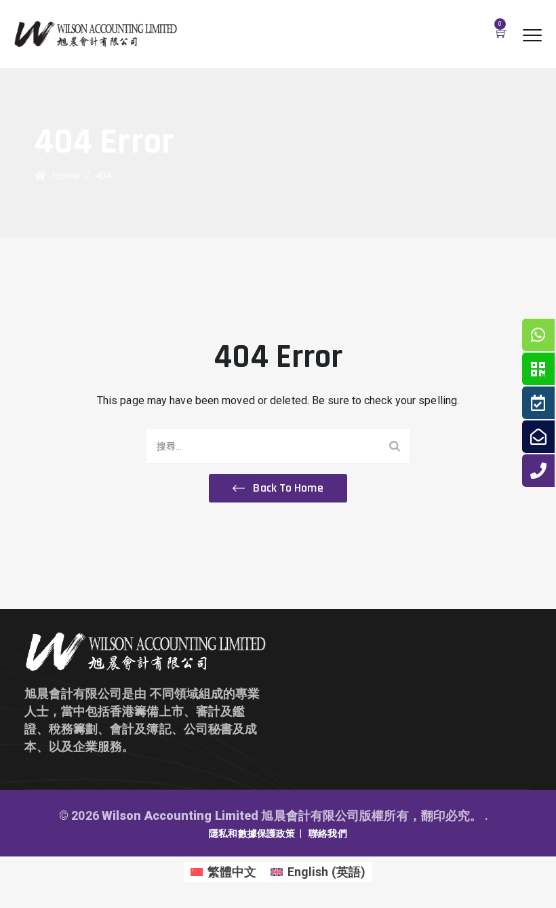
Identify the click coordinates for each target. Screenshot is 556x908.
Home (63, 176)
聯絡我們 (327, 833)
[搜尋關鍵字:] (278, 446)
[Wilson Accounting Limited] (96, 34)
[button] (277, 488)
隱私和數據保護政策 (252, 833)
